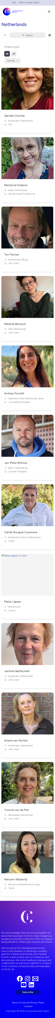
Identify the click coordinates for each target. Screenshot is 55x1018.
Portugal (35, 884)
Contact (28, 1006)
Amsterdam (13, 121)
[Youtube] (24, 985)
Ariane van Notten (16, 740)
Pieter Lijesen (12, 601)
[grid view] (7, 54)
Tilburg (24, 259)
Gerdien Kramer (14, 115)
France (23, 537)
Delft (10, 329)
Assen (11, 190)
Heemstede (13, 815)
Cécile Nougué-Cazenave (20, 532)
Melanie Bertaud (15, 323)
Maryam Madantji (15, 879)
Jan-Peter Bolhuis (15, 462)
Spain (41, 398)
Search (29, 35)
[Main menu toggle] (49, 12)
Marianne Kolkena (16, 185)
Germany (12, 884)
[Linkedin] (31, 985)
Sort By (11, 61)
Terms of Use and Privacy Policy (28, 1002)
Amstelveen (13, 537)
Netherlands (26, 121)
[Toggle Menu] (39, 3)
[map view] (14, 54)
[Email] (35, 979)
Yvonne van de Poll (16, 809)
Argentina (13, 398)
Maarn (11, 468)
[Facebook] (20, 979)
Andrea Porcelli (14, 393)
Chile (21, 398)
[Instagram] (28, 979)
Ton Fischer (11, 254)
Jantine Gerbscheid (16, 671)
